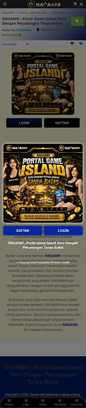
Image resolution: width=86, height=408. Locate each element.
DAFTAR (22, 230)
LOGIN (63, 230)
